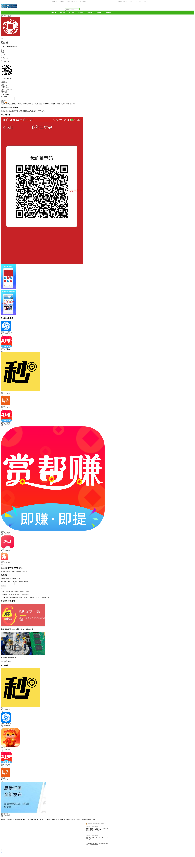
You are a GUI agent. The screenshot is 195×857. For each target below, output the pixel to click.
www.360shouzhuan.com (101, 843)
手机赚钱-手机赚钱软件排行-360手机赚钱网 (34, 597)
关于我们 (108, 12)
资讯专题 (89, 12)
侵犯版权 (4, 96)
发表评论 (4, 568)
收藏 (6, 102)
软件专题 (99, 12)
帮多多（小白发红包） (7, 332)
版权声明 (88, 837)
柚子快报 (3, 406)
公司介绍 (105, 837)
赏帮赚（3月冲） (5, 348)
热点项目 (130, 1)
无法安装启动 (5, 87)
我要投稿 (125, 1)
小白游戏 (3, 549)
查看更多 (4, 601)
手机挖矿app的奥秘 (8, 658)
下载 (2, 335)
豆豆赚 (2, 561)
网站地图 (88, 839)
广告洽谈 (120, 1)
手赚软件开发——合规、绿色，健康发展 (17, 629)
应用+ (87, 844)
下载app (140, 1)
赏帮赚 (2, 531)
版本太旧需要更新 (7, 89)
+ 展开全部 (5, 108)
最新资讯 (62, 12)
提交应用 (94, 837)
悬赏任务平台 (4, 813)
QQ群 (145, 1)
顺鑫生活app (4, 747)
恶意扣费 (4, 91)
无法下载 (4, 86)
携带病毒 (4, 92)
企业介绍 (135, 1)
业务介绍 (53, 12)
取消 (5, 100)
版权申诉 (72, 104)
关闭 (2, 82)
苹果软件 (80, 12)
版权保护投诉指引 (69, 819)
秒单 (2, 392)
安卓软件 (71, 12)
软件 (5, 16)
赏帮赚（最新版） (5, 422)
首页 (2, 16)
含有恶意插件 (5, 94)
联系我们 (100, 837)
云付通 (4, 42)
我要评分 (14, 46)
